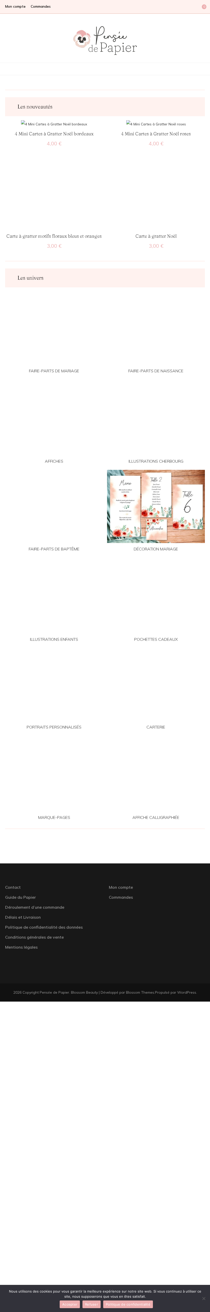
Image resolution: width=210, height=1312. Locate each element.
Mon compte (15, 6)
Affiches (54, 461)
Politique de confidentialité (128, 1304)
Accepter (69, 1304)
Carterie (155, 727)
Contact (13, 887)
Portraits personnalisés (54, 727)
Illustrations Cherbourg (156, 461)
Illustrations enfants (54, 639)
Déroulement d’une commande (34, 907)
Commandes (41, 6)
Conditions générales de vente (34, 937)
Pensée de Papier (54, 992)
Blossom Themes (140, 992)
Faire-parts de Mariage (54, 370)
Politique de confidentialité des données (44, 927)
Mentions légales (21, 947)
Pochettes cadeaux (156, 639)
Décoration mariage (156, 548)
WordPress (186, 992)
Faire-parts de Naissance (155, 370)
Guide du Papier (20, 897)
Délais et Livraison (23, 917)
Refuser (91, 1304)
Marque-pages (54, 817)
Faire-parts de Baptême (54, 548)
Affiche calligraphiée (155, 817)
